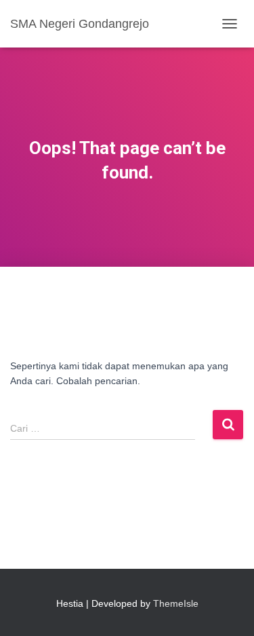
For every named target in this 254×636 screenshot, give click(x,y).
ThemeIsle (175, 603)
